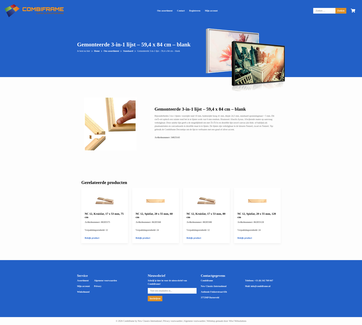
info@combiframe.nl (260, 286)
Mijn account (211, 10)
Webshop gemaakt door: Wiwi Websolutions (226, 321)
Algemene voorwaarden (105, 280)
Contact (181, 10)
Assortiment (83, 280)
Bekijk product (92, 238)
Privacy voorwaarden (172, 321)
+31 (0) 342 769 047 (264, 280)
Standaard (128, 51)
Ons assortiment (165, 10)
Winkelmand (83, 292)
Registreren (194, 10)
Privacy (97, 286)
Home (97, 51)
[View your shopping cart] (353, 11)
